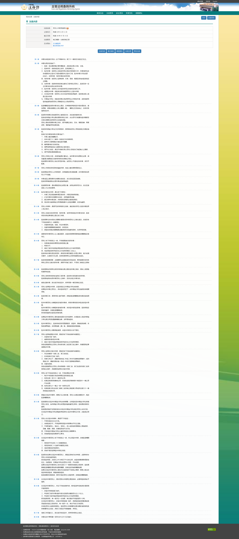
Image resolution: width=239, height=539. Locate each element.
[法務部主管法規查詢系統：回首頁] (35, 7)
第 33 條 (36, 438)
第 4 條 (37, 115)
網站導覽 (200, 1)
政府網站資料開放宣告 (30, 526)
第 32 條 (36, 418)
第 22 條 (36, 296)
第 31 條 (36, 401)
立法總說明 (56, 43)
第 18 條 (36, 269)
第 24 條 (36, 317)
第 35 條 (36, 479)
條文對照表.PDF (58, 46)
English (215, 1)
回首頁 (208, 1)
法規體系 (109, 13)
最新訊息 (100, 13)
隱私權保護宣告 (44, 526)
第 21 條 (36, 286)
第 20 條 (36, 282)
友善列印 (211, 18)
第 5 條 (37, 129)
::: (194, 1)
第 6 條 (37, 156)
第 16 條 (36, 240)
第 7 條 (37, 168)
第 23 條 (36, 302)
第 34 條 (36, 455)
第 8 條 (37, 172)
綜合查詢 (119, 13)
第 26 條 (36, 330)
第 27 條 (36, 334)
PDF (203, 18)
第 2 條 (37, 63)
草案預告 (129, 13)
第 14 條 (36, 219)
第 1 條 (37, 59)
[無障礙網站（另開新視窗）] (212, 529)
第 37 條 (36, 513)
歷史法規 (137, 51)
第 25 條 (36, 323)
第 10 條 (36, 185)
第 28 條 (36, 351)
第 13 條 (36, 213)
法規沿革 (128, 51)
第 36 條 (36, 486)
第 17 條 (36, 260)
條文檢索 (111, 51)
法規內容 (102, 51)
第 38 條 (36, 517)
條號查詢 (119, 51)
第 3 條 (37, 105)
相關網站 (139, 13)
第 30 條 (36, 395)
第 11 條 (36, 192)
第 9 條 (37, 179)
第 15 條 (36, 234)
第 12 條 (36, 206)
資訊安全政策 (55, 526)
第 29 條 (36, 373)
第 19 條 (36, 276)
